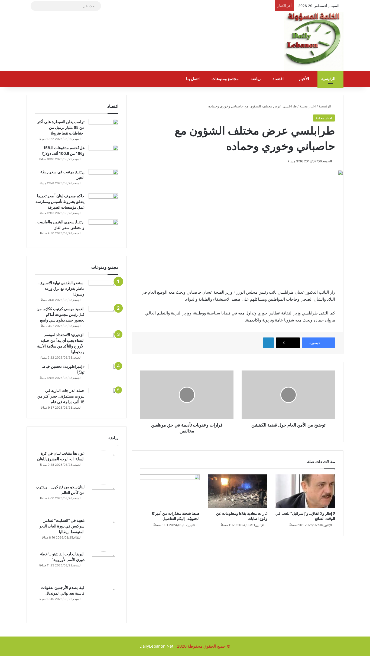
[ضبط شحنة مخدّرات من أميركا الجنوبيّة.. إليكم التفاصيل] (170, 491)
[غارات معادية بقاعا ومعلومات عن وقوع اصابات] (237, 491)
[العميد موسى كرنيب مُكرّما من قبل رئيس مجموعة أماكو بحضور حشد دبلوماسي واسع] (103, 316)
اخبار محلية (308, 106)
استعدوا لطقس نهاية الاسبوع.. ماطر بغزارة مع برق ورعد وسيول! (61, 288)
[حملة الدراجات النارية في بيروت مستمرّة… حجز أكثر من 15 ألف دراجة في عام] (103, 398)
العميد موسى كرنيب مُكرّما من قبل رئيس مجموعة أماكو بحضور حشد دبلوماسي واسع (61, 314)
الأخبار (304, 79)
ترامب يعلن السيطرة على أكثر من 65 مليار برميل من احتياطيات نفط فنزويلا (61, 127)
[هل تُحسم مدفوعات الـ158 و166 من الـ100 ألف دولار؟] (103, 155)
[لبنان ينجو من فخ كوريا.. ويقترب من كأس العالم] (103, 499)
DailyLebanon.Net (156, 646)
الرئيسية (328, 79)
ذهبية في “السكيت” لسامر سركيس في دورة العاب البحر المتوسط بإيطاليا (62, 526)
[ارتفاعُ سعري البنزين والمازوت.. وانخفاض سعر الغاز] (103, 229)
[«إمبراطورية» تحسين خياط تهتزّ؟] (103, 374)
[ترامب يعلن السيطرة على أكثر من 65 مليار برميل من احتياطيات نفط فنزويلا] (103, 129)
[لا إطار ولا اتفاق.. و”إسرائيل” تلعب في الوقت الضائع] (305, 491)
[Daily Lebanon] (313, 41)
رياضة (256, 79)
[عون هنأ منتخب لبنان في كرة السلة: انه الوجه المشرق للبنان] (103, 465)
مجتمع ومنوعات (226, 79)
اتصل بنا (193, 79)
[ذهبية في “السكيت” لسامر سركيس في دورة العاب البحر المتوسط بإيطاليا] (103, 532)
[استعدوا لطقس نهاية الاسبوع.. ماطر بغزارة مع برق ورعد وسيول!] (103, 290)
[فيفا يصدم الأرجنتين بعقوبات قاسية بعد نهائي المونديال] (103, 600)
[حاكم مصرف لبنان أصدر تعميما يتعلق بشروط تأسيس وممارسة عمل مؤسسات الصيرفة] (103, 203)
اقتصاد (278, 79)
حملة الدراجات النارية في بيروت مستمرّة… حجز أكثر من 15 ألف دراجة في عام (61, 396)
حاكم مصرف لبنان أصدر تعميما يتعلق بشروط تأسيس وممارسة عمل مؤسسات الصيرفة (60, 201)
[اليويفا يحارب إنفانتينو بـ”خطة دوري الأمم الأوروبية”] (103, 566)
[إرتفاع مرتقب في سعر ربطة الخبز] (103, 179)
